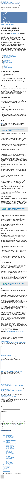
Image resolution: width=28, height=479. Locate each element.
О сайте (2, 474)
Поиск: (2, 9)
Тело (4, 16)
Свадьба (5, 17)
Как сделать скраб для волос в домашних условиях (13, 342)
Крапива (5, 69)
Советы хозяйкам (7, 21)
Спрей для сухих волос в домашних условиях (12, 385)
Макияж (8, 442)
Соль (4, 64)
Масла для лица (9, 452)
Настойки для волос (10, 440)
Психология (6, 467)
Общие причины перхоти (9, 55)
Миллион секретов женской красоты (10, 3)
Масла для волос (10, 437)
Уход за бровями (10, 448)
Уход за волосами (14, 33)
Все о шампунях (10, 438)
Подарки (5, 18)
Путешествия (6, 20)
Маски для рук (9, 458)
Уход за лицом (6, 441)
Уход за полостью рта (11, 443)
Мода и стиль (6, 22)
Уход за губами (9, 447)
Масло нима (6, 61)
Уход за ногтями (10, 457)
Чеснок (5, 66)
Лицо (4, 13)
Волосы (5, 12)
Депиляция (8, 461)
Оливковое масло (7, 67)
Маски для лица (9, 445)
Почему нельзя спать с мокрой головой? (10, 356)
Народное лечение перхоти (9, 56)
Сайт (2, 408)
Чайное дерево (7, 57)
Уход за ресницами (10, 450)
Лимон (4, 59)
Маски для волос (10, 436)
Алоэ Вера (5, 65)
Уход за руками (7, 455)
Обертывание (9, 462)
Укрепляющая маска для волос (8, 396)
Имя (2, 404)
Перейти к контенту (5, 1)
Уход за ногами (9, 463)
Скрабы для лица (10, 453)
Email (2, 406)
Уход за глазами (10, 446)
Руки (4, 15)
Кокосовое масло (7, 62)
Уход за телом (6, 460)
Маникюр (8, 456)
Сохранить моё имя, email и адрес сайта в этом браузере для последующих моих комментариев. (13, 427)
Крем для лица (9, 451)
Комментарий (4, 411)
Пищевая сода (6, 60)
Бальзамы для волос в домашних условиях (11, 371)
